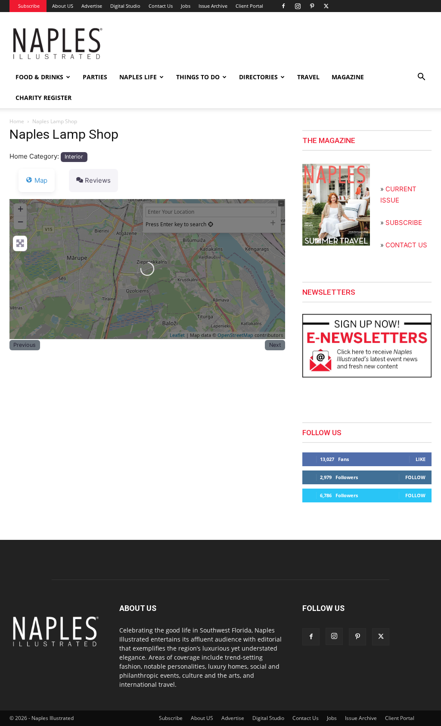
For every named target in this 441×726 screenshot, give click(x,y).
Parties (95, 77)
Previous (24, 345)
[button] (421, 78)
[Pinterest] (311, 6)
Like (420, 459)
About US (62, 6)
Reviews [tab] (98, 180)
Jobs (185, 6)
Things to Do (198, 77)
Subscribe (29, 6)
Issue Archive (213, 6)
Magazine (348, 77)
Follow (415, 477)
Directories (258, 77)
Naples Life (138, 77)
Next (275, 345)
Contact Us (161, 6)
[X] (326, 6)
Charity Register (43, 97)
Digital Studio (125, 6)
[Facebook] (283, 6)
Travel (308, 77)
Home (16, 121)
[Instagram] (297, 6)
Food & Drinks (39, 77)
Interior (74, 156)
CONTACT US (406, 245)
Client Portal (249, 6)
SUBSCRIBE (403, 222)
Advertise (91, 6)
